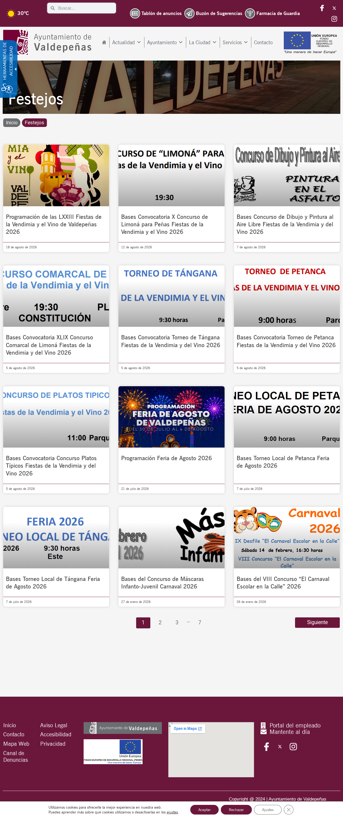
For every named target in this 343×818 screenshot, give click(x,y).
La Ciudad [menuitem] (199, 42)
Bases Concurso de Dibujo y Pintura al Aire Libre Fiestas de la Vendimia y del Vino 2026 (285, 224)
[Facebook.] (322, 8)
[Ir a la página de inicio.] (48, 42)
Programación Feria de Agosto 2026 (166, 458)
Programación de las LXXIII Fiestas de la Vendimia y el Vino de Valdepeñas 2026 (54, 224)
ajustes (172, 812)
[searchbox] (85, 8)
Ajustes (268, 810)
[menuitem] (104, 42)
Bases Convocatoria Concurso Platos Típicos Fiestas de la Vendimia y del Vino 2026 (51, 466)
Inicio (12, 123)
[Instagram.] (334, 19)
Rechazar (236, 810)
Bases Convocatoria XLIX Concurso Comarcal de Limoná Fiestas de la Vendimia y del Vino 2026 (49, 345)
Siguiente (317, 622)
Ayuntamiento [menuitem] (162, 42)
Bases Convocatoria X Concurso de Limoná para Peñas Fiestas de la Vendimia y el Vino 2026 (164, 224)
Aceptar (204, 810)
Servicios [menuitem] (232, 42)
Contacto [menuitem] (263, 42)
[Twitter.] (334, 8)
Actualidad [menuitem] (123, 42)
